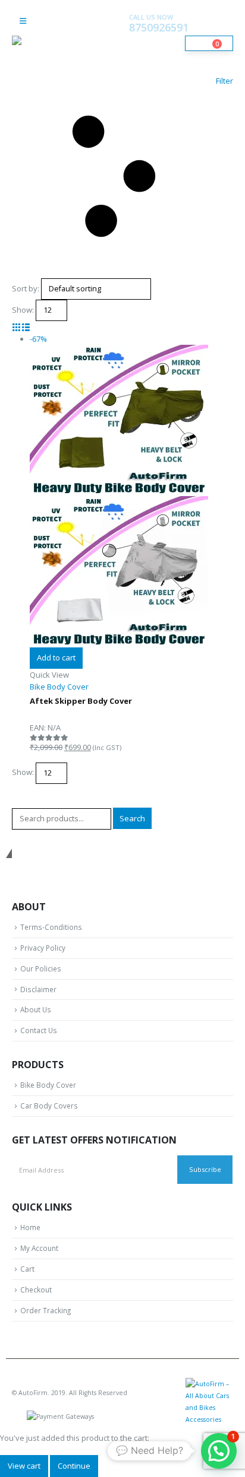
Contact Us (38, 1030)
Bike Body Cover (48, 1085)
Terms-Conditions (51, 927)
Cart (27, 1268)
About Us (35, 1009)
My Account (39, 1248)
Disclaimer (38, 989)
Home (30, 1227)
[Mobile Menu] (23, 21)
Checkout (36, 1289)
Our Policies (40, 968)
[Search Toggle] (87, 31)
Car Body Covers (49, 1105)
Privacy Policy (42, 947)
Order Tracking (45, 1310)
